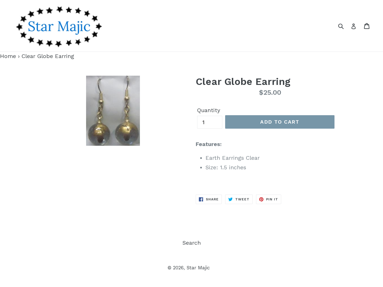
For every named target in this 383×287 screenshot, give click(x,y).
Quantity (208, 110)
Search (192, 242)
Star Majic (198, 267)
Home (8, 56)
